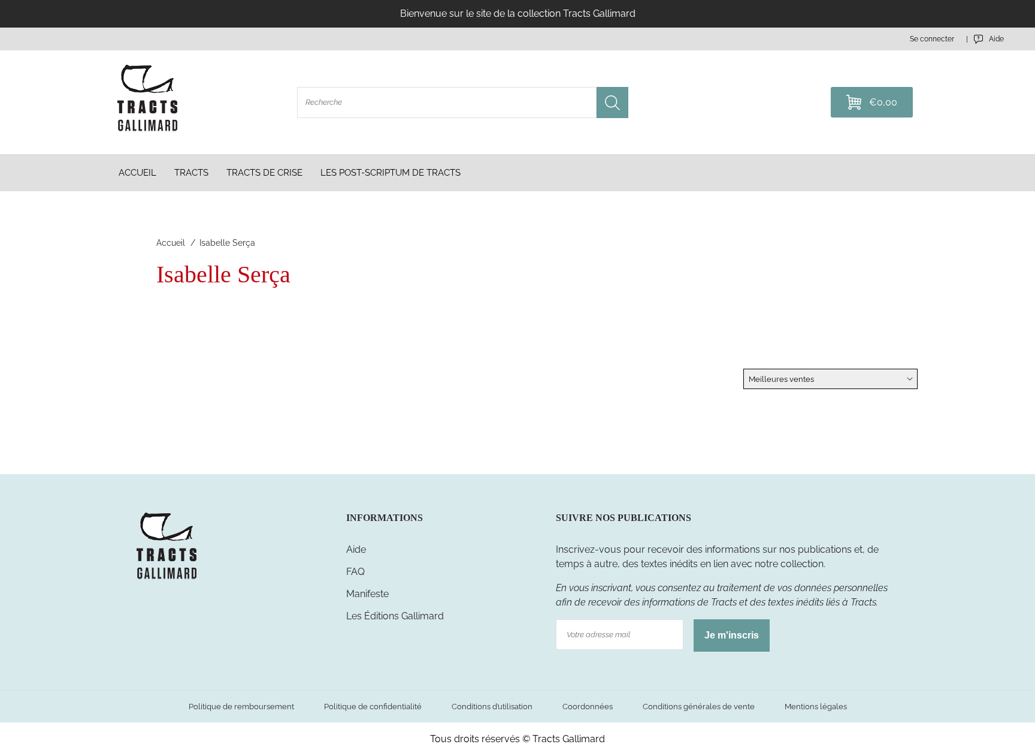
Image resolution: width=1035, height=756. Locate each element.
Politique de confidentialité (373, 706)
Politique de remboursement (241, 706)
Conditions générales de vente (699, 706)
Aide (356, 549)
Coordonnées (587, 706)
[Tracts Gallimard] (166, 578)
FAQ (355, 571)
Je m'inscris (731, 635)
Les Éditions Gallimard (395, 616)
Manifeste (367, 594)
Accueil (170, 243)
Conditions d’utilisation (492, 706)
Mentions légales (816, 706)
